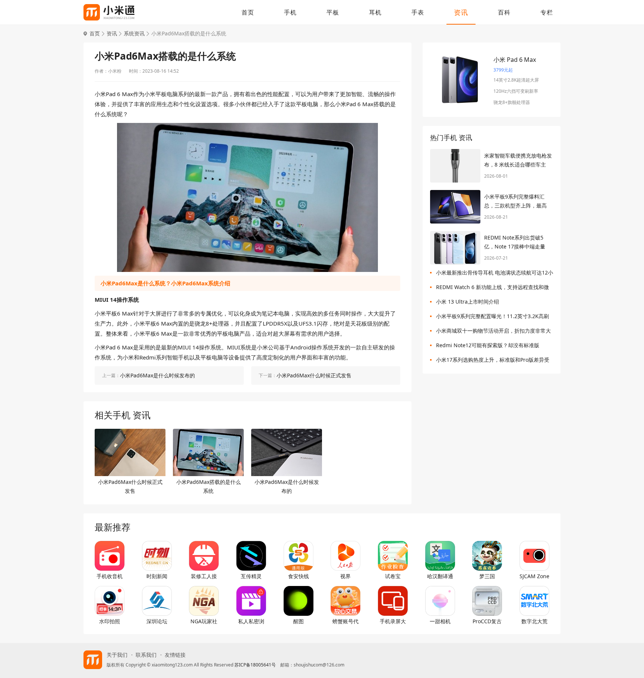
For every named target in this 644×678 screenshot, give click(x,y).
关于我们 (117, 655)
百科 (504, 12)
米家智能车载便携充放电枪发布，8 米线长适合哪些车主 (518, 160)
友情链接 (175, 655)
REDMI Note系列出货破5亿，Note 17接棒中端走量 (514, 242)
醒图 (298, 621)
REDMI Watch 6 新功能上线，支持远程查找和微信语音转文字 (492, 288)
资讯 (461, 12)
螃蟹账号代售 (345, 621)
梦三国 (487, 576)
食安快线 (298, 576)
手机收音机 (110, 576)
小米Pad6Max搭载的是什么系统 (208, 486)
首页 (248, 12)
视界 (345, 576)
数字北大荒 (534, 621)
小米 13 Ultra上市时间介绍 (467, 301)
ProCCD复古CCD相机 (487, 621)
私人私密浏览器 (251, 621)
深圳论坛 (156, 621)
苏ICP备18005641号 (255, 665)
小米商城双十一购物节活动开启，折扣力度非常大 (493, 330)
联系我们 (146, 655)
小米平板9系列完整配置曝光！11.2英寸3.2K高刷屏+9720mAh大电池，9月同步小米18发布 (492, 318)
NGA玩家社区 (203, 621)
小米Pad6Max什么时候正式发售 (130, 486)
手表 (417, 12)
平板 (332, 12)
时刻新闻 (156, 576)
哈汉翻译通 (440, 576)
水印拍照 (109, 621)
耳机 (375, 12)
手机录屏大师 (393, 621)
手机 (290, 12)
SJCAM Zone (534, 576)
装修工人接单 (204, 576)
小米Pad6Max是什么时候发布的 (287, 486)
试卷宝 (393, 576)
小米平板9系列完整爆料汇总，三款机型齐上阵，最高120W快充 (515, 201)
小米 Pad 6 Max (514, 59)
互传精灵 (251, 576)
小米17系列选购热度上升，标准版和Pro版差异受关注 (492, 361)
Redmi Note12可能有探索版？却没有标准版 (487, 345)
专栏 (546, 12)
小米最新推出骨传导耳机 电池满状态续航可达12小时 (494, 274)
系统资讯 (134, 34)
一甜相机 (440, 621)
